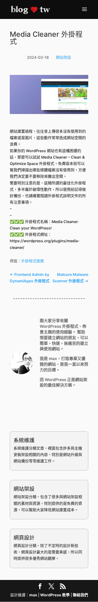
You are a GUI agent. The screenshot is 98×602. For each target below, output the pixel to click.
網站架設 (63, 57)
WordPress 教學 (55, 595)
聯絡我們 (80, 595)
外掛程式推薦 (32, 261)
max (33, 595)
